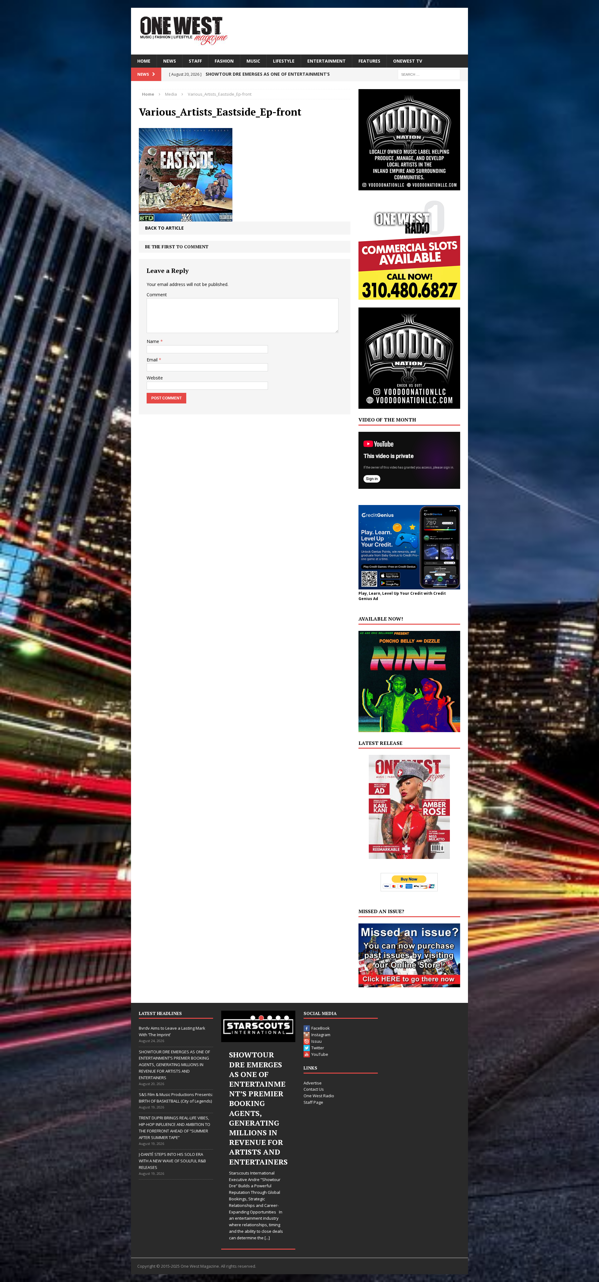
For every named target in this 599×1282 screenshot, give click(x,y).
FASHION (224, 61)
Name (153, 341)
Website (155, 378)
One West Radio (319, 1096)
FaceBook (320, 1028)
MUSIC (253, 61)
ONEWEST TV (407, 61)
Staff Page (313, 1102)
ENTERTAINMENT (326, 61)
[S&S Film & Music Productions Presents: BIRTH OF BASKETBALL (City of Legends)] (258, 1026)
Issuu (316, 1041)
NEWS (169, 61)
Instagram (320, 1034)
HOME (143, 61)
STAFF (195, 61)
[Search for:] (429, 74)
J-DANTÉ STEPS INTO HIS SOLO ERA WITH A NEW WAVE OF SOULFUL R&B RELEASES (172, 1160)
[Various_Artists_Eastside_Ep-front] (185, 216)
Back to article (164, 228)
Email (153, 360)
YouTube (319, 1054)
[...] (271, 1179)
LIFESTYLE (284, 61)
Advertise (313, 1083)
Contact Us (314, 1089)
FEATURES (369, 61)
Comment (157, 295)
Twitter (317, 1048)
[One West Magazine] (299, 31)
